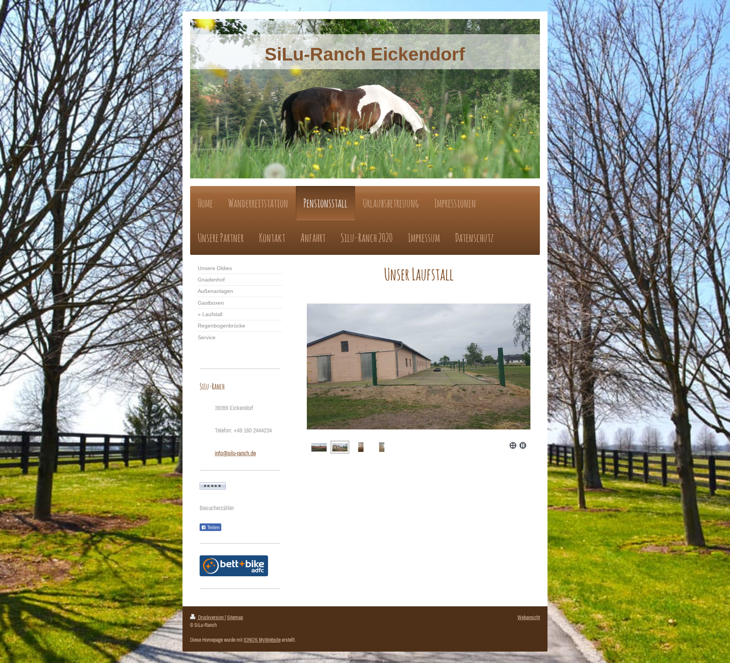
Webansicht (528, 617)
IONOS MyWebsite (262, 640)
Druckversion (211, 617)
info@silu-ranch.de (235, 453)
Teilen (213, 527)
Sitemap (235, 617)
